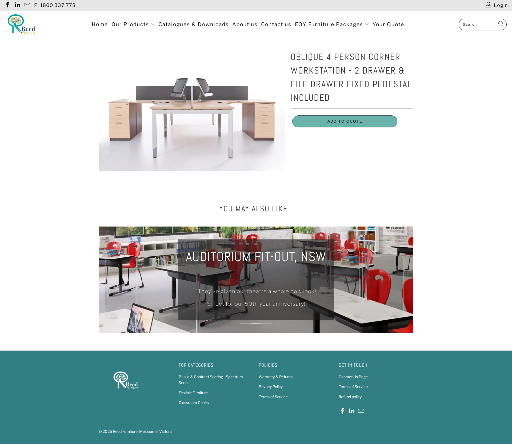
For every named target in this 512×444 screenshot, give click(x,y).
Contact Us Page (353, 376)
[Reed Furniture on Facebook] (7, 5)
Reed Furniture (125, 431)
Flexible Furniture (193, 392)
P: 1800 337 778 (55, 5)
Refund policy (350, 396)
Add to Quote (344, 121)
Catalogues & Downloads (193, 24)
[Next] (406, 280)
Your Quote (388, 24)
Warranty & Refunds (276, 376)
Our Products (131, 24)
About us (245, 24)
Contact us (276, 24)
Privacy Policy (271, 386)
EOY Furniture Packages (330, 24)
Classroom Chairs (194, 402)
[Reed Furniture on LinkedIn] (17, 5)
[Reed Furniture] (21, 24)
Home (100, 24)
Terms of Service (273, 396)
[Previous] (106, 280)
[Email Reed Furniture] (27, 5)
